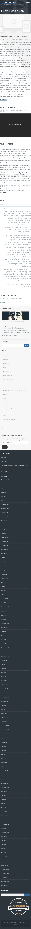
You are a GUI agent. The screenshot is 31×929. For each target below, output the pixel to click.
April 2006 (3, 676)
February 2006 (4, 684)
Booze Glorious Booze (8, 355)
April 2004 (3, 758)
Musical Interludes (7, 375)
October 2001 (4, 877)
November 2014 (5, 508)
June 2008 (3, 615)
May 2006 (3, 672)
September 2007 (5, 623)
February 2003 (4, 816)
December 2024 (5, 480)
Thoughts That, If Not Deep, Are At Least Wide (14, 390)
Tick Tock (3, 457)
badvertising (4, 461)
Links (4, 415)
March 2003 (4, 811)
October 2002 (4, 828)
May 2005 (3, 709)
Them (3, 413)
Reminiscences (6, 387)
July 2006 (3, 664)
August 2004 (4, 742)
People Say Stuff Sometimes (10, 419)
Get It (4, 447)
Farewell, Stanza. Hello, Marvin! (14, 36)
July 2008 (3, 611)
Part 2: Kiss (26, 173)
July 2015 (3, 492)
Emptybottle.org (9, 2)
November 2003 (5, 779)
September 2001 (5, 881)
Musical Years (6, 144)
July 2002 (3, 840)
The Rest (4, 398)
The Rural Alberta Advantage (7, 187)
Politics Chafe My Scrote (9, 423)
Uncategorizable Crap (8, 409)
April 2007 (3, 635)
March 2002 (4, 857)
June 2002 (3, 844)
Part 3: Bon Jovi (4, 174)
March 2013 (4, 574)
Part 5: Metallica (21, 174)
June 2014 (3, 525)
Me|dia (4, 367)
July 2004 (3, 746)
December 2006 (5, 648)
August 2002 (4, 836)
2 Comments (27, 39)
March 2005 (4, 713)
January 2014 (4, 537)
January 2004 (4, 770)
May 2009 (3, 602)
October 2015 (4, 484)
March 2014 (4, 533)
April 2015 (3, 500)
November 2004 (5, 730)
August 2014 (4, 521)
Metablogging (6, 371)
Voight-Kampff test (25, 66)
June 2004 (3, 750)
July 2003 (3, 795)
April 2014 (3, 529)
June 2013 (3, 561)
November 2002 (5, 824)
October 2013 (4, 545)
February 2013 (4, 578)
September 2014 (5, 516)
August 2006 (4, 660)
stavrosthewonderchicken (16, 39)
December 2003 (5, 775)
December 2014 (5, 504)
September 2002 (5, 832)
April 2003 (3, 807)
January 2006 (4, 689)
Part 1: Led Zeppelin (18, 173)
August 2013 (4, 553)
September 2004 (5, 738)
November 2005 (5, 697)
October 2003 (4, 783)
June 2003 (3, 799)
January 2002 (4, 865)
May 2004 (3, 754)
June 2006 (3, 668)
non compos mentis (8, 379)
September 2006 (5, 656)
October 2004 (4, 734)
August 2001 (4, 885)
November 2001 (5, 873)
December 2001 (5, 869)
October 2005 (4, 701)
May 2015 (3, 496)
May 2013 (3, 566)
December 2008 (5, 607)
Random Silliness (7, 401)
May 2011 (3, 590)
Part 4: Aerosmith (12, 174)
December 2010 (5, 598)
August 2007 (4, 627)
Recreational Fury (7, 383)
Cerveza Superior (8, 295)
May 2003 (3, 803)
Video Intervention (8, 107)
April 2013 (3, 570)
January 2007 (4, 643)
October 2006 (4, 652)
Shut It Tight (4, 471)
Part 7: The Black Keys (11, 176)
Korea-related (6, 363)
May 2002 (3, 848)
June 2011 (3, 586)
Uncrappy (5, 394)
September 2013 (5, 549)
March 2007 (4, 639)
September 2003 (5, 787)
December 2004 (5, 725)
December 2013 (5, 541)
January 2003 (4, 820)
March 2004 (4, 762)
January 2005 (4, 721)
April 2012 (3, 582)
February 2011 (4, 594)
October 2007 (4, 619)
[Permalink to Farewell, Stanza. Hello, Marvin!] (15, 23)
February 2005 (4, 717)
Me (2, 353)
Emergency (5, 359)
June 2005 (3, 705)
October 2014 (4, 512)
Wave (2, 200)
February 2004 (4, 766)
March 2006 (4, 680)
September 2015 (5, 488)
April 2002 (3, 852)
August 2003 (4, 791)
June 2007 (3, 631)
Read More (3, 99)
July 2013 (3, 557)
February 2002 (4, 861)
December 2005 (5, 693)
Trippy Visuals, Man (7, 405)
